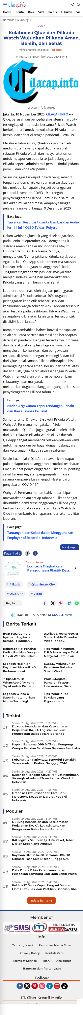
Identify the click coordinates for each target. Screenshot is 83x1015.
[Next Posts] (75, 569)
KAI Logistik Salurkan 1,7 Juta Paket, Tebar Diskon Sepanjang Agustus (43, 842)
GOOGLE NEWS (62, 615)
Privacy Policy (30, 953)
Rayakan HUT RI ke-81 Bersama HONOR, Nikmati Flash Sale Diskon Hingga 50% (41, 856)
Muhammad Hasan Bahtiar (34, 49)
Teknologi (57, 49)
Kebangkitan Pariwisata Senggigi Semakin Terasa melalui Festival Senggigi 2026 (44, 761)
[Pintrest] (61, 603)
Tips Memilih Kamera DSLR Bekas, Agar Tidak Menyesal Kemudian (61, 652)
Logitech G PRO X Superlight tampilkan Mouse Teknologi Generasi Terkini (19, 697)
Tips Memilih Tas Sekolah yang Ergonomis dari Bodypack (56, 697)
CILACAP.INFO (57, 114)
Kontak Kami (54, 953)
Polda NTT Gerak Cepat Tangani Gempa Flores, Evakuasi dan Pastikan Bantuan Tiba (44, 887)
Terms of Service (25, 961)
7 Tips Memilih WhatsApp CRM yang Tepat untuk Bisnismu (19, 682)
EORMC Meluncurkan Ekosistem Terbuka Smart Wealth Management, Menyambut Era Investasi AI (59, 667)
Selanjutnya (69, 547)
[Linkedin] (49, 986)
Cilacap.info (17, 4)
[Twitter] (53, 603)
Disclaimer (63, 961)
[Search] (78, 4)
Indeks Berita (39, 900)
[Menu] (5, 4)
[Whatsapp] (77, 603)
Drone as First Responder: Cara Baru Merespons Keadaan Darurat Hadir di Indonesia (39, 796)
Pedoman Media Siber (55, 945)
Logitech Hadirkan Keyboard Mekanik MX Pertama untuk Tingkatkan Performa (19, 667)
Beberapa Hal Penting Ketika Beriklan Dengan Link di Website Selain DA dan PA (21, 652)
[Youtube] (57, 986)
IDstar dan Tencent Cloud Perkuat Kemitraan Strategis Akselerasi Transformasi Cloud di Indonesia (45, 778)
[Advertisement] (41, 1010)
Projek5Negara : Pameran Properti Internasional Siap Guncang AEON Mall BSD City (59, 682)
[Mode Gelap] (73, 4)
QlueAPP (16, 594)
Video (41, 26)
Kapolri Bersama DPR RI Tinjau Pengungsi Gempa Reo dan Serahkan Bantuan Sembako (46, 746)
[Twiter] (27, 986)
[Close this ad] (80, 1001)
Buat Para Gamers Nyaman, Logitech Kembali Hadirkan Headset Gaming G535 (19, 637)
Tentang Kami (22, 945)
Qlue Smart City (43, 584)
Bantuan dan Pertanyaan (42, 968)
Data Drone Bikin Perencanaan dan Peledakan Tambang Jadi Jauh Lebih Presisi (44, 872)
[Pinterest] (34, 986)
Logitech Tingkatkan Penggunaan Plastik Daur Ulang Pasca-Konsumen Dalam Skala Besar (48, 568)
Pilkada (15, 584)
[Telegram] (69, 603)
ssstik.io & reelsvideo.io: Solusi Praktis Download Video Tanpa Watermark (62, 637)
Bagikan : (12, 603)
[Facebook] (20, 986)
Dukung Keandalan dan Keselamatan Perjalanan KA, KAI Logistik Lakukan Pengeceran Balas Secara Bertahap (40, 730)
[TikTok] (64, 986)
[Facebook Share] (45, 603)
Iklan (46, 961)
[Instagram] (42, 986)
